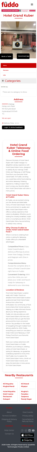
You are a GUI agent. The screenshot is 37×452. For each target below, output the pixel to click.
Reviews (5, 70)
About (9, 412)
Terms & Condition (9, 416)
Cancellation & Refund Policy (27, 420)
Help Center (9, 430)
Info (4, 75)
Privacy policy (27, 416)
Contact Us (9, 434)
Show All (4, 87)
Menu (5, 65)
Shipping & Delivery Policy (9, 420)
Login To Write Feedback (13, 127)
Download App (23, 56)
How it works (28, 412)
